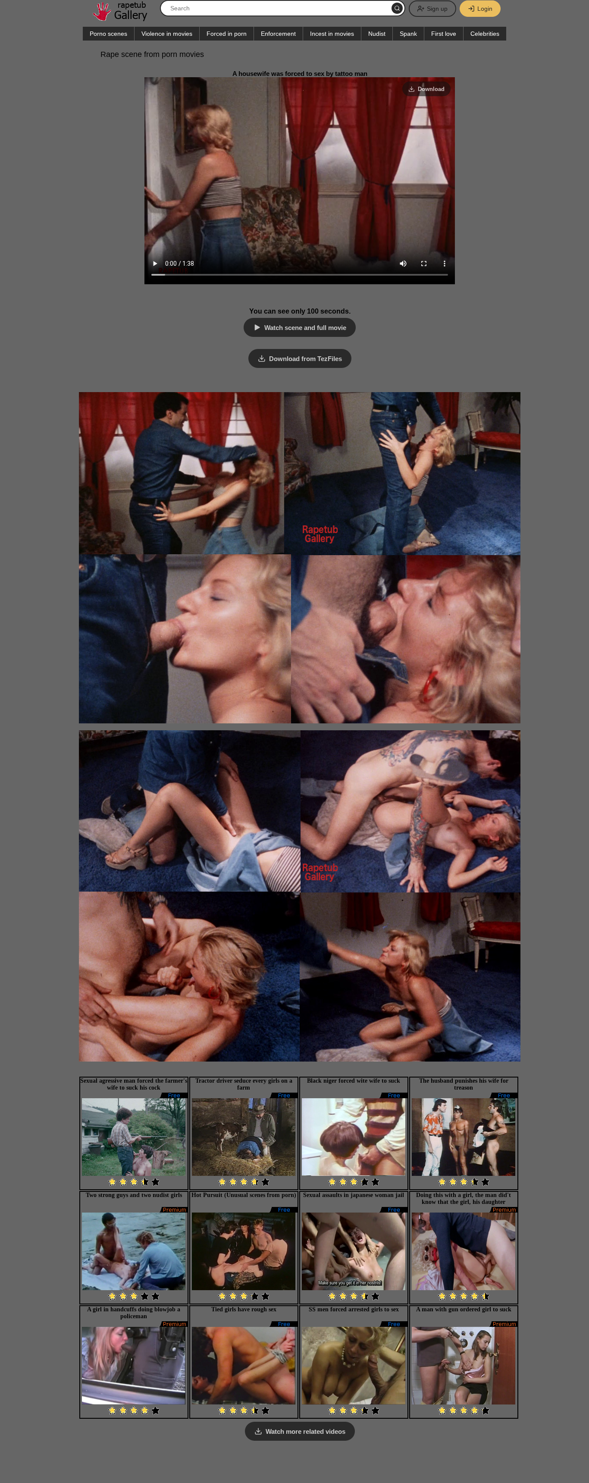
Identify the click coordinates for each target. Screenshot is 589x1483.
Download (431, 89)
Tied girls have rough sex (243, 1309)
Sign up (437, 8)
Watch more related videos (305, 1431)
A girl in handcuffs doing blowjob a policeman (133, 1313)
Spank (408, 33)
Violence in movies (166, 33)
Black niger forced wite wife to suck (353, 1081)
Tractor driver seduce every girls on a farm (243, 1084)
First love (443, 33)
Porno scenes (108, 33)
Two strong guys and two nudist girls (134, 1195)
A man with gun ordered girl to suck (463, 1309)
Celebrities (484, 33)
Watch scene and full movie (305, 327)
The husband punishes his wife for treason (463, 1084)
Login (484, 8)
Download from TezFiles (305, 358)
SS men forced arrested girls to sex (354, 1309)
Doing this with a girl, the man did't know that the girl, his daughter (463, 1198)
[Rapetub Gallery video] (124, 18)
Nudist (376, 33)
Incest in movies (332, 33)
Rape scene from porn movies (152, 54)
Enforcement (278, 33)
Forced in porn (227, 33)
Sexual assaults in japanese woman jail (353, 1195)
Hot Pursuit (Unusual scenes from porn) (243, 1195)
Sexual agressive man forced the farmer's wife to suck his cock (133, 1084)
